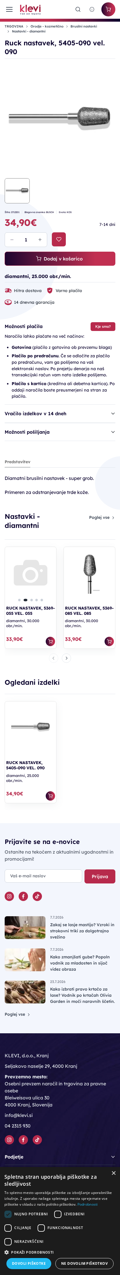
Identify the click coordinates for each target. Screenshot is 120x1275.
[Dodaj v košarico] (50, 641)
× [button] (113, 1173)
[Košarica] (108, 9)
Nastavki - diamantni (28, 31)
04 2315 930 (18, 1126)
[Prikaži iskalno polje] (78, 9)
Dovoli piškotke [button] (29, 1263)
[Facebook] (23, 896)
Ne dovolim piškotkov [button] (84, 1263)
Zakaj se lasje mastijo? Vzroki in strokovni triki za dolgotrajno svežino (82, 931)
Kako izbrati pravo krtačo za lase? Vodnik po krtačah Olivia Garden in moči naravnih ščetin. (82, 995)
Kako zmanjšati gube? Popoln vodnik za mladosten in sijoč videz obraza (80, 963)
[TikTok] (37, 896)
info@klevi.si (19, 1115)
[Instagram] (9, 896)
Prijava (100, 876)
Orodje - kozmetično (47, 26)
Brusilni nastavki (83, 26)
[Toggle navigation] (9, 9)
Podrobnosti (87, 1204)
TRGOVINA (14, 26)
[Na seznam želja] (59, 239)
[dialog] (60, 1221)
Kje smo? (103, 326)
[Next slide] (66, 658)
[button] (19, 600)
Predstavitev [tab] (17, 461)
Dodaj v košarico (63, 259)
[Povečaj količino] (40, 240)
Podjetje (14, 1157)
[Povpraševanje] (92, 9)
